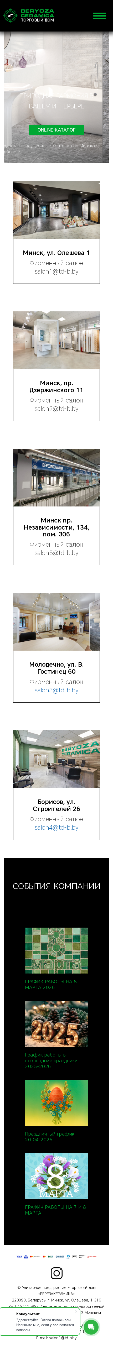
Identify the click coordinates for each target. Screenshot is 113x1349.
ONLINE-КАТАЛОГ (56, 130)
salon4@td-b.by (57, 827)
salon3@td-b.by (57, 690)
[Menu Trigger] (99, 16)
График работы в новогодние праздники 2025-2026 (51, 1060)
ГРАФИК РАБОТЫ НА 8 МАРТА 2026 (51, 984)
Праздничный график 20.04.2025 (50, 1137)
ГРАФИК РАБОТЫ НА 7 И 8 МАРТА (55, 1210)
